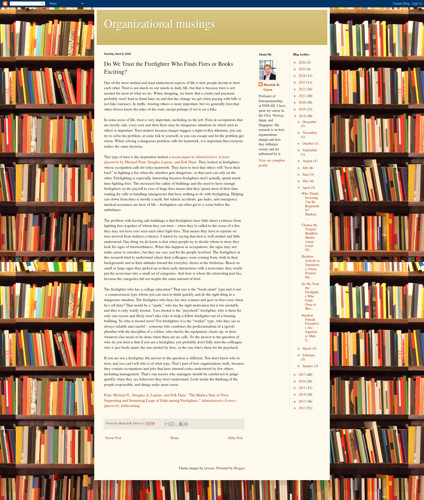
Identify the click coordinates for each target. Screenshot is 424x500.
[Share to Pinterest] (185, 423)
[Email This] (167, 423)
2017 (302, 374)
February (309, 355)
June (306, 174)
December (310, 121)
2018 (302, 115)
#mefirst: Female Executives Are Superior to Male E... (310, 327)
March (307, 348)
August (308, 160)
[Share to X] (176, 423)
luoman (209, 468)
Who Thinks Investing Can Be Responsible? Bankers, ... (310, 206)
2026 (302, 62)
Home (175, 437)
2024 (302, 75)
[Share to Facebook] (181, 423)
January (308, 365)
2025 (302, 69)
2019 (302, 109)
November (310, 132)
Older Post (235, 437)
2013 (302, 401)
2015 (302, 387)
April (307, 187)
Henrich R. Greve (272, 87)
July (306, 167)
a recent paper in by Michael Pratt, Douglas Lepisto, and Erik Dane (167, 159)
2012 (302, 407)
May (306, 181)
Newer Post (113, 437)
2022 (302, 89)
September (310, 150)
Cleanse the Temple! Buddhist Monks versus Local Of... (310, 237)
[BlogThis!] (171, 423)
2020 (302, 102)
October (309, 143)
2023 (302, 82)
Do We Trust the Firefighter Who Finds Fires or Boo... (310, 296)
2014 (302, 394)
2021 (302, 95)
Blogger (239, 468)
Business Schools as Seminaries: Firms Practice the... (311, 266)
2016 (302, 381)
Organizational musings (159, 23)
